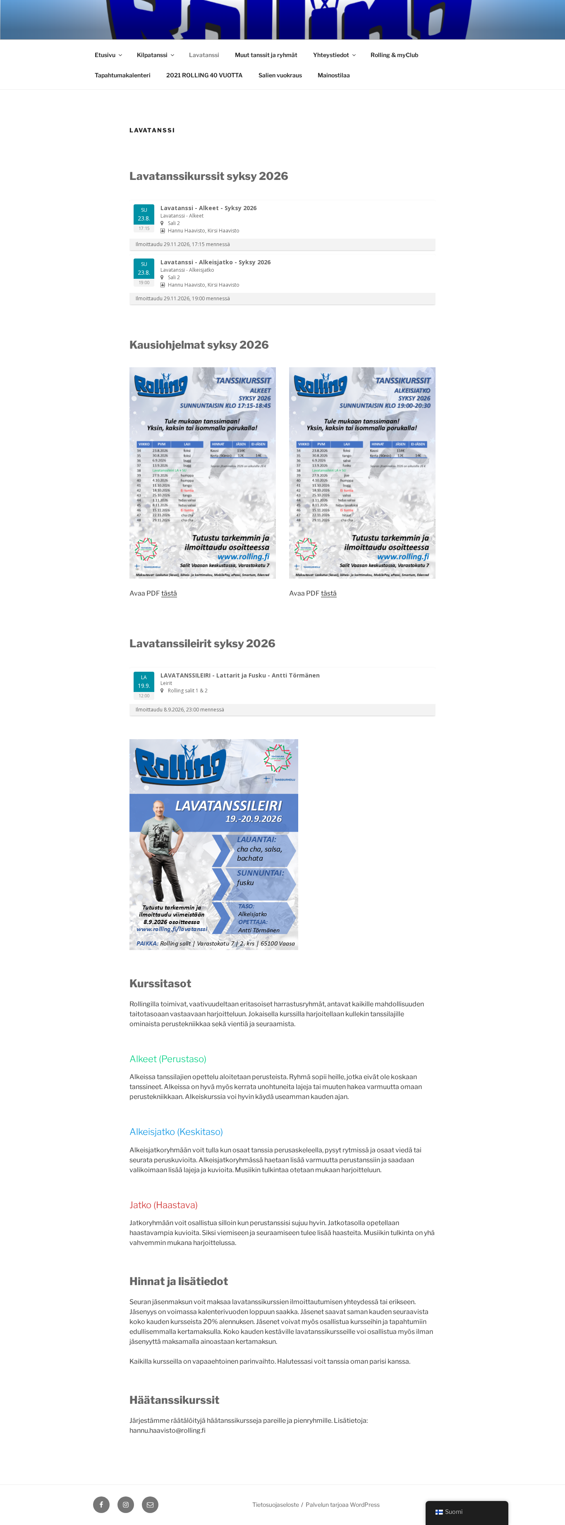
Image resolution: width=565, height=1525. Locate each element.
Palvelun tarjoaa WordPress (343, 1504)
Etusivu (105, 54)
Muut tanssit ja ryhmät (266, 54)
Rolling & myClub (394, 54)
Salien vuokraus (280, 75)
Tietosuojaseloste (275, 1504)
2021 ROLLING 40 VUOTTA (204, 75)
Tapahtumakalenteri (123, 75)
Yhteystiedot (331, 54)
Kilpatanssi (152, 54)
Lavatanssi (204, 54)
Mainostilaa (334, 75)
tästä (169, 593)
